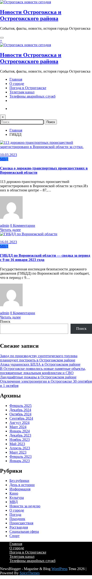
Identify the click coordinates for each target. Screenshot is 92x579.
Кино (13, 493)
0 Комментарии (22, 225)
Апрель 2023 (19, 448)
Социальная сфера (24, 531)
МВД (4, 159)
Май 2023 (17, 444)
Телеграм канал (21, 92)
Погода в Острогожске (27, 88)
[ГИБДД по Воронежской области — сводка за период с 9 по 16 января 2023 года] (28, 234)
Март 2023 (17, 452)
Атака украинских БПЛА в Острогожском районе (40, 364)
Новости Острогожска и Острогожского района (30, 15)
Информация (19, 489)
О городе (16, 84)
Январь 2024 (19, 431)
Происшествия (21, 523)
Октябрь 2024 (20, 414)
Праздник (17, 519)
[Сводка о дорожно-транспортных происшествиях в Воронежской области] (46, 147)
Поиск (5, 321)
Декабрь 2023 (20, 435)
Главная (15, 79)
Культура (16, 498)
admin (4, 225)
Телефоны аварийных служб (32, 96)
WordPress (59, 569)
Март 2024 (17, 427)
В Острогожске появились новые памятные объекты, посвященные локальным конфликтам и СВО (43, 371)
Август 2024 (19, 423)
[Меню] (2, 37)
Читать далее (10, 230)
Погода (15, 515)
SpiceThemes (30, 573)
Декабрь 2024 (20, 410)
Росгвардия (18, 527)
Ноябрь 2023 (19, 440)
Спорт (14, 536)
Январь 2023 (19, 461)
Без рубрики (19, 481)
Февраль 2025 (20, 406)
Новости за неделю (24, 506)
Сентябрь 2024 (21, 418)
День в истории (22, 485)
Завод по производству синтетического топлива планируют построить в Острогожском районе (38, 358)
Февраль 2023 (20, 457)
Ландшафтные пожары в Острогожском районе (38, 377)
